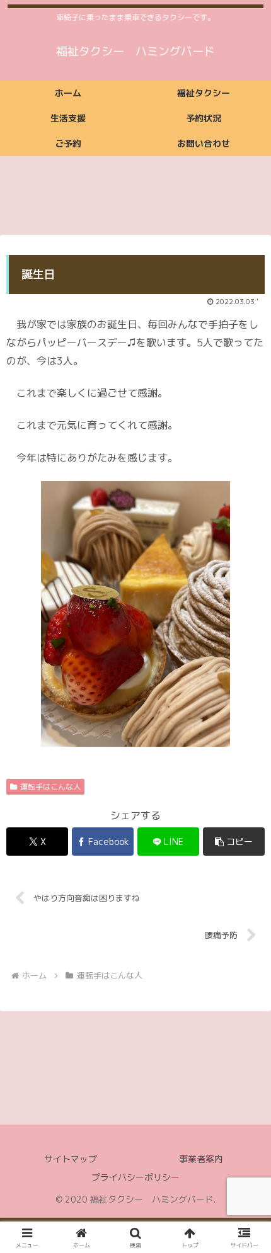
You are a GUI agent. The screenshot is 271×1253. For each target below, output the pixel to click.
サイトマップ (70, 1159)
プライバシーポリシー (135, 1177)
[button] (234, 841)
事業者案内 (201, 1159)
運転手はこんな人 (50, 786)
